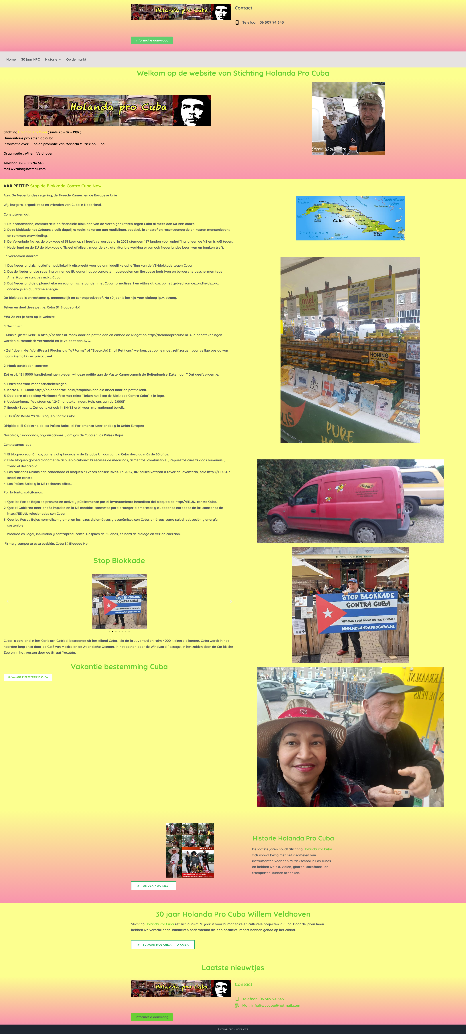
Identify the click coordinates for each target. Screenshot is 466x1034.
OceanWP (242, 1029)
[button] (53, 59)
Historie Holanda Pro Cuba (293, 838)
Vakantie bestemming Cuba (119, 666)
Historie (51, 59)
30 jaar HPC (30, 59)
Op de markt (76, 59)
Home (11, 59)
